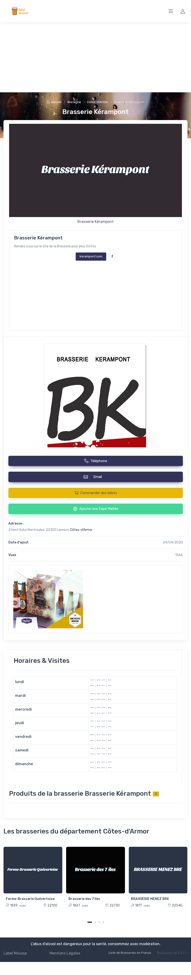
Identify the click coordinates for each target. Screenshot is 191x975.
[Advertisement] (95, 57)
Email (98, 477)
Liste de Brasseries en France (130, 952)
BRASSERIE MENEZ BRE (150, 899)
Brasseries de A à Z (171, 953)
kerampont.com (91, 256)
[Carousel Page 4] (103, 922)
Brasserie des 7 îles (84, 899)
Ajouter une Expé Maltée (98, 509)
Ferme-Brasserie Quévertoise (30, 899)
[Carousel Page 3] (99, 922)
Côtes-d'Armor (97, 102)
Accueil (56, 102)
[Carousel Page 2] (95, 922)
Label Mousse (15, 953)
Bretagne (74, 102)
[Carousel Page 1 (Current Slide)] (89, 922)
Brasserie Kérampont (95, 112)
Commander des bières (98, 493)
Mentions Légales (65, 953)
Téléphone (98, 461)
